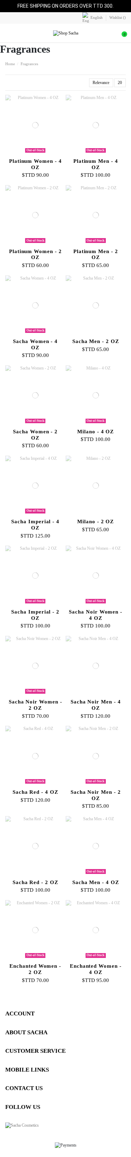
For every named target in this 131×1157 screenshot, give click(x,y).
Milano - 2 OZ (95, 521)
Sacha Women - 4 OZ (35, 344)
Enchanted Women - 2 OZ (35, 969)
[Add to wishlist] (32, 153)
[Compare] (35, 153)
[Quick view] (39, 153)
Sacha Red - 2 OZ (35, 882)
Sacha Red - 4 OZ (35, 792)
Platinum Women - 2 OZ (35, 254)
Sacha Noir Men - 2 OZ (96, 795)
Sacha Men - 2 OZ (95, 341)
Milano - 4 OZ (95, 431)
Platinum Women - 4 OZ (35, 164)
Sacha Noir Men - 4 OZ (96, 705)
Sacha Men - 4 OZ (95, 882)
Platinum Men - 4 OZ (95, 164)
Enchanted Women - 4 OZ (96, 969)
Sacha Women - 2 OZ (35, 435)
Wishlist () (117, 17)
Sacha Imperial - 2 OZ (35, 615)
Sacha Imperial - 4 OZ (35, 525)
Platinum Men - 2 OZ (95, 254)
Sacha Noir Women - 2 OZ (35, 705)
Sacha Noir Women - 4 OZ (95, 615)
